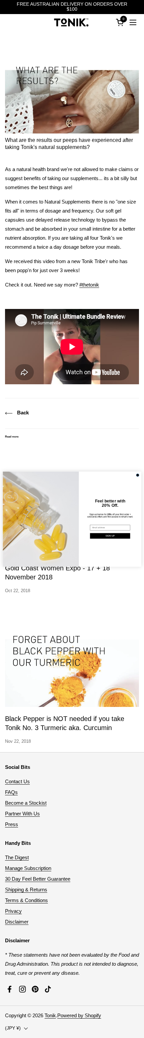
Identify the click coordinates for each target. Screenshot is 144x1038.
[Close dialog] (137, 475)
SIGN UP (110, 536)
